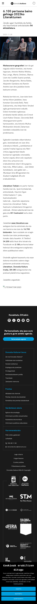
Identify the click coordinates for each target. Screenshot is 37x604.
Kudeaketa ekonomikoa (13, 419)
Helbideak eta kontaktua (13, 360)
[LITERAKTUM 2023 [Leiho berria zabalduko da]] (12, 286)
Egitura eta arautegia (12, 412)
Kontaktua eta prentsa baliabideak (17, 400)
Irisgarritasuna (18, 458)
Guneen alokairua (11, 364)
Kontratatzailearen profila (14, 374)
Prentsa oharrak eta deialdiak (15, 397)
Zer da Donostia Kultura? (13, 357)
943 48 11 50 (12, 443)
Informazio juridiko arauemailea (16, 416)
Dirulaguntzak (10, 371)
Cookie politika (18, 462)
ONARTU (18, 589)
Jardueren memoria (12, 381)
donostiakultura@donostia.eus (16, 447)
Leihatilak (8, 438)
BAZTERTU (18, 594)
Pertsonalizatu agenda (18, 339)
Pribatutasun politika (18, 466)
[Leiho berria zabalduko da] (9, 320)
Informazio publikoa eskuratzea (16, 423)
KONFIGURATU (18, 599)
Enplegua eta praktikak (13, 367)
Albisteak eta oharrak (12, 393)
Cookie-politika (18, 584)
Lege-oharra (18, 454)
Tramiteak (8, 378)
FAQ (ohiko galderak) (12, 435)
